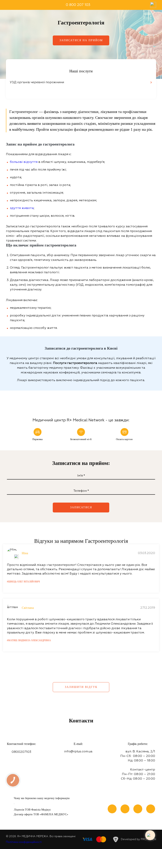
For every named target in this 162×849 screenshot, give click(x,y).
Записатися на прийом (81, 40)
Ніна (25, 553)
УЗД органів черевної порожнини (37, 82)
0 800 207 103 (78, 5)
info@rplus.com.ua (78, 751)
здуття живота (22, 208)
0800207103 (21, 752)
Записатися (81, 507)
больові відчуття (24, 162)
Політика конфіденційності (24, 842)
